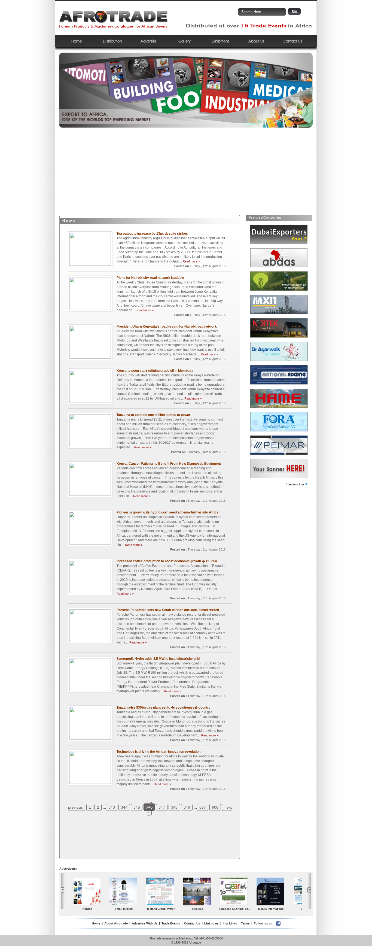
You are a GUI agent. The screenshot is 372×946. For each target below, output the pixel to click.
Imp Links (230, 923)
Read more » (191, 261)
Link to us (211, 923)
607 (202, 807)
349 (187, 807)
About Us (256, 41)
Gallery (184, 41)
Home (76, 41)
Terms (245, 923)
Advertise (148, 41)
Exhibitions (220, 41)
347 (161, 807)
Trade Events (170, 923)
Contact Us (292, 41)
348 (174, 807)
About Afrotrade (116, 923)
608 (215, 807)
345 (136, 807)
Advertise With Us (144, 923)
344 (124, 807)
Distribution (112, 41)
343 (111, 807)
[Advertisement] (186, 174)
